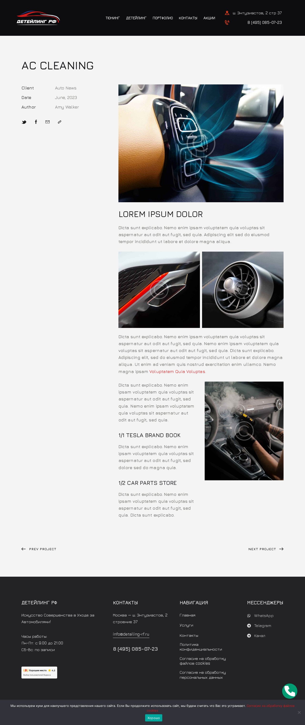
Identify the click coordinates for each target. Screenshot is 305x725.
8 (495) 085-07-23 (265, 22)
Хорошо (153, 718)
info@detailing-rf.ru (131, 634)
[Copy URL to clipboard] (59, 122)
